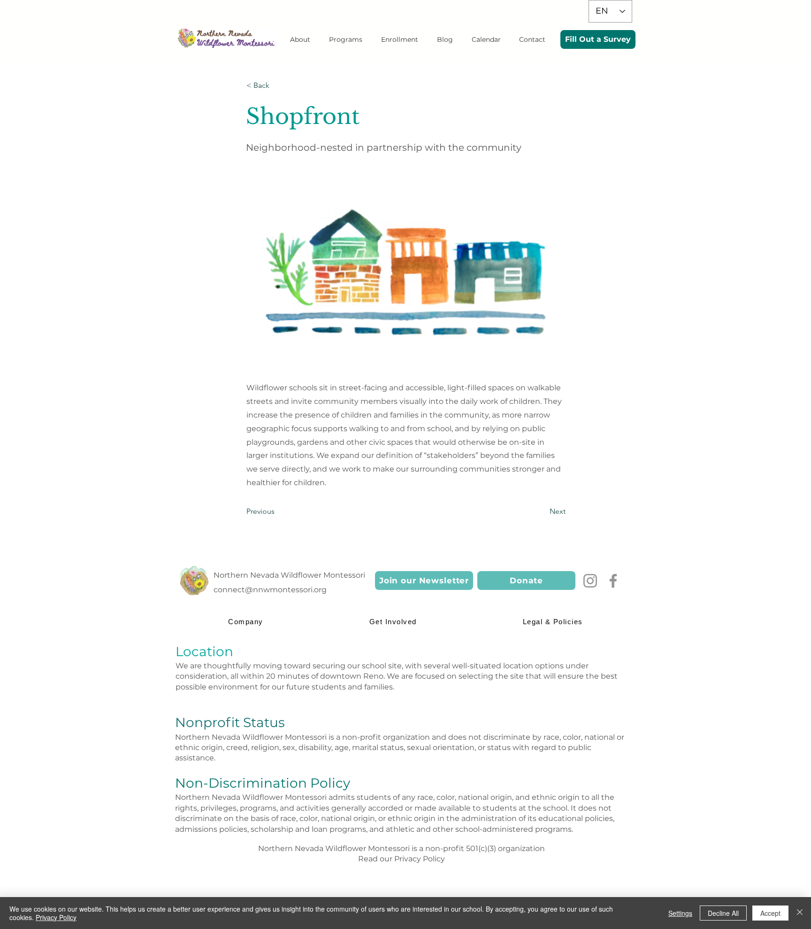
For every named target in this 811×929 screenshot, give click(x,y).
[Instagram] (590, 581)
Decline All (723, 913)
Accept (770, 913)
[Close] (799, 913)
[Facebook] (613, 581)
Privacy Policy (419, 858)
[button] (300, 39)
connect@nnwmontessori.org (270, 589)
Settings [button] (680, 913)
